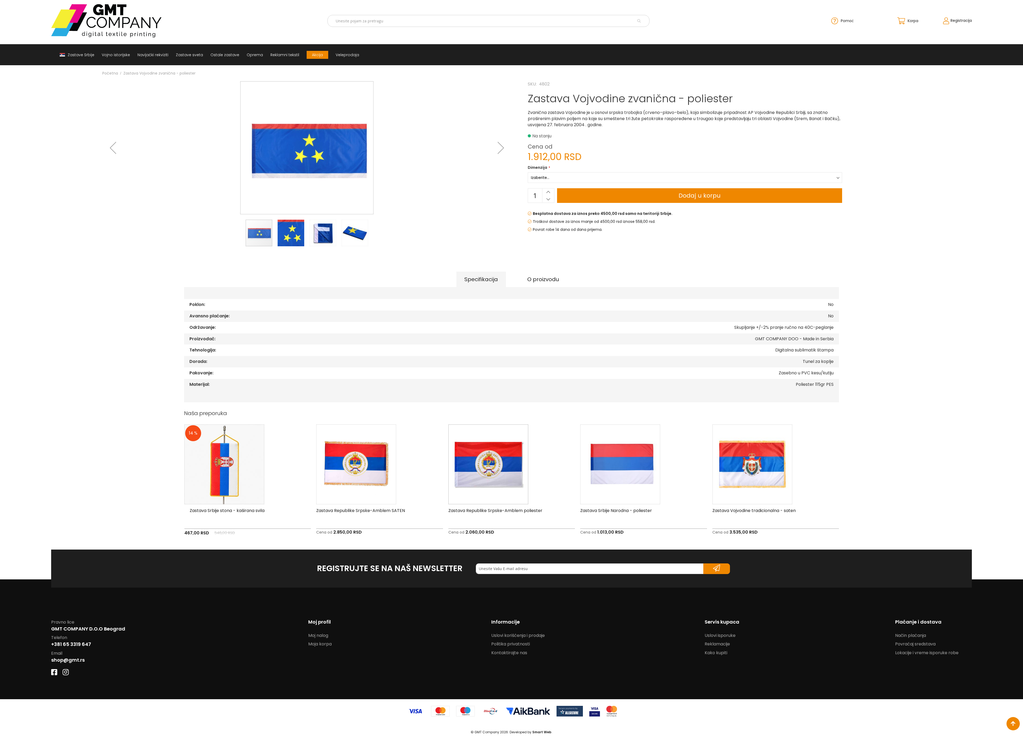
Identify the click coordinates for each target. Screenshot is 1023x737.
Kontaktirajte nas (509, 653)
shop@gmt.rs (68, 660)
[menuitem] (77, 54)
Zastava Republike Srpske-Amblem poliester (495, 510)
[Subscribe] (716, 568)
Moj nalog (318, 635)
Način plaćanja (910, 635)
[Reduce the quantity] (548, 199)
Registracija (961, 20)
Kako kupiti (716, 653)
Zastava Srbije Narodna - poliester (616, 510)
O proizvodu (543, 279)
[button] (113, 147)
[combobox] (488, 21)
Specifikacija (481, 279)
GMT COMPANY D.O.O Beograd (88, 628)
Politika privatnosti (510, 644)
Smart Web (541, 732)
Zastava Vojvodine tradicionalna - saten (754, 510)
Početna (110, 73)
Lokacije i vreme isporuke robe (927, 653)
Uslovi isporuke (720, 635)
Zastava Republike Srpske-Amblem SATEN (360, 510)
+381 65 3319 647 (71, 644)
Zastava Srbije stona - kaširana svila (227, 510)
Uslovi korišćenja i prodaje (518, 635)
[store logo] (120, 21)
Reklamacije (717, 644)
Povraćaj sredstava (915, 644)
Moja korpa (320, 644)
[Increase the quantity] (548, 192)
